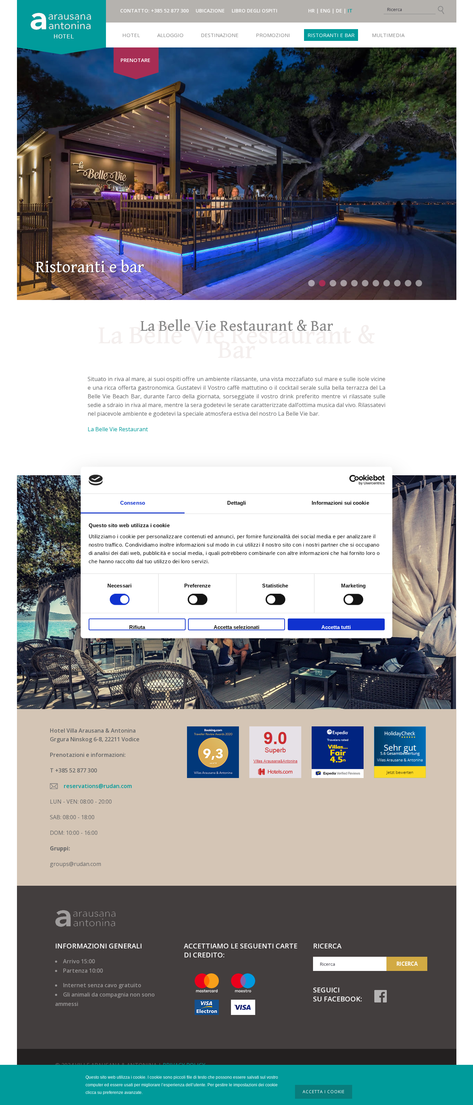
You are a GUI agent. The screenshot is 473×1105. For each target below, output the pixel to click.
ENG (325, 10)
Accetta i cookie (324, 1092)
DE (339, 10)
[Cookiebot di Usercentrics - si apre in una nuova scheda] (354, 480)
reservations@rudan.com (98, 786)
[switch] (197, 599)
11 (419, 283)
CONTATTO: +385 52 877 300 (154, 10)
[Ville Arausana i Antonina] (61, 23)
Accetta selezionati (236, 627)
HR (311, 10)
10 (408, 283)
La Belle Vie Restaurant (118, 429)
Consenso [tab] (132, 503)
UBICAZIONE (210, 10)
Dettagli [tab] (236, 503)
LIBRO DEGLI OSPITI (254, 10)
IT (350, 10)
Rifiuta (137, 627)
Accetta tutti (336, 627)
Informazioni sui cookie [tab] (340, 503)
